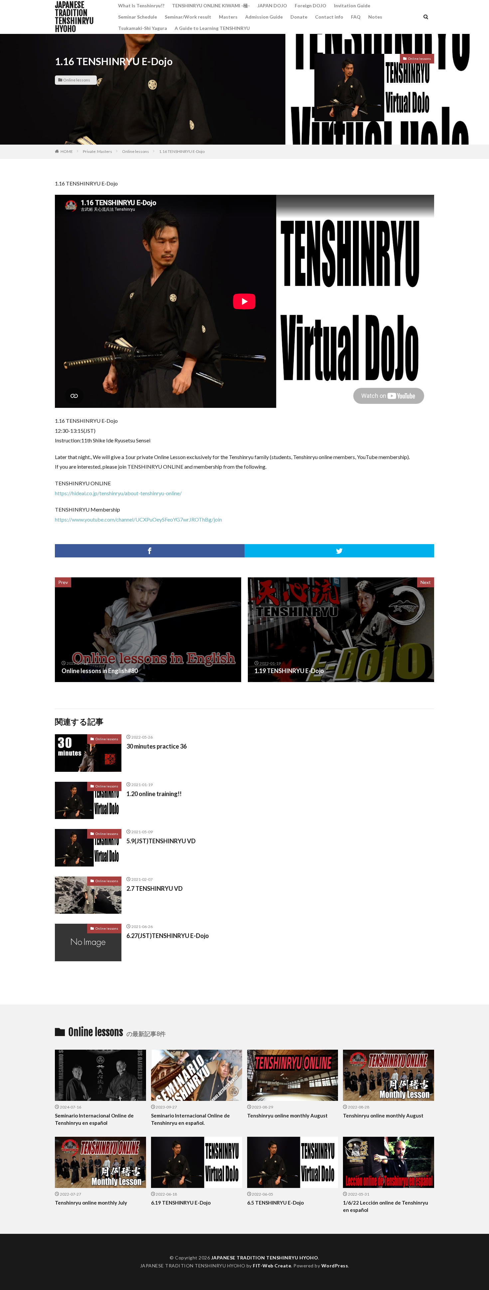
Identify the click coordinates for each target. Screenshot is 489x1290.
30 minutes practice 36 (156, 746)
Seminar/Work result (188, 17)
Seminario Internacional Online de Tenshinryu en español (94, 1119)
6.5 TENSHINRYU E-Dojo (275, 1203)
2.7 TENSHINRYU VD (154, 888)
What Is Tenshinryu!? (141, 5)
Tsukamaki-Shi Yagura (142, 28)
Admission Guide (264, 17)
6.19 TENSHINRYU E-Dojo (181, 1203)
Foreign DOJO (310, 5)
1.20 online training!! (154, 793)
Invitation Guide (352, 5)
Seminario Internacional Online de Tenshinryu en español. (190, 1119)
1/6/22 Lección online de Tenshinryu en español (385, 1206)
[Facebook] (149, 550)
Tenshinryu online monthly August (287, 1115)
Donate (298, 17)
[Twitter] (339, 550)
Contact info (329, 17)
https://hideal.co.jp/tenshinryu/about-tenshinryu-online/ (118, 493)
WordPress (334, 1265)
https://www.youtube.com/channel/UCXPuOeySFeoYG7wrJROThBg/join (138, 519)
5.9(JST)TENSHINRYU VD (161, 841)
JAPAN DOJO (272, 5)
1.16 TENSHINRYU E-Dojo (182, 151)
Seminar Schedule (137, 17)
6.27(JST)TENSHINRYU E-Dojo (167, 935)
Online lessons (76, 79)
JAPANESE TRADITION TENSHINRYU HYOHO (74, 17)
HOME (67, 151)
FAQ (356, 17)
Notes (375, 17)
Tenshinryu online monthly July (91, 1203)
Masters (228, 17)
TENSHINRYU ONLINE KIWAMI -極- (211, 5)
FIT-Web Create (272, 1265)
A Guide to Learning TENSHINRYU (212, 28)
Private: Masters (97, 151)
